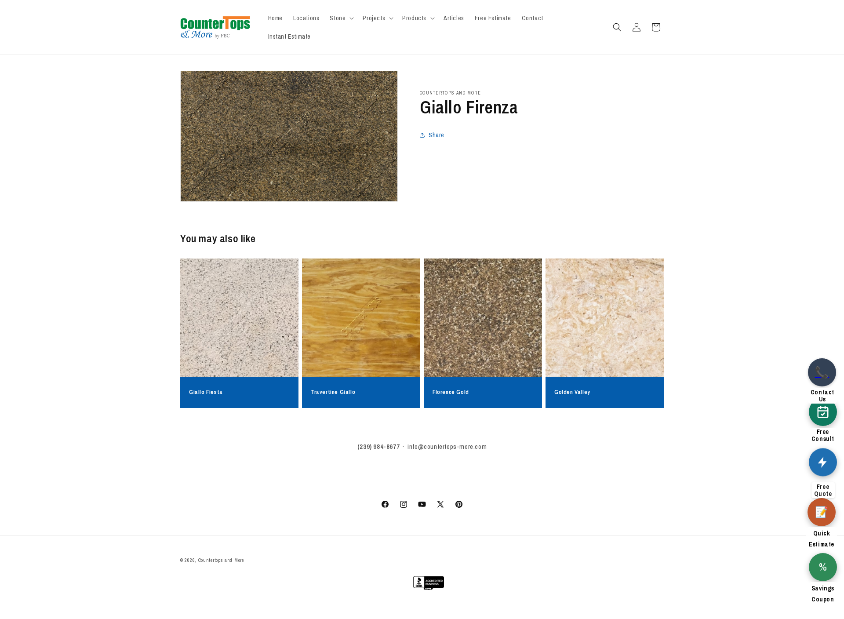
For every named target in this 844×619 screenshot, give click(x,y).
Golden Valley (572, 392)
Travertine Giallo (333, 392)
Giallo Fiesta (206, 392)
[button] (340, 18)
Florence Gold (451, 392)
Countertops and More (221, 560)
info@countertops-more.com (447, 446)
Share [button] (436, 135)
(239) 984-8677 (378, 446)
